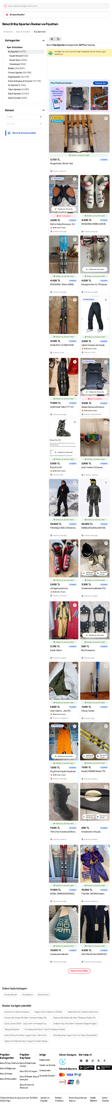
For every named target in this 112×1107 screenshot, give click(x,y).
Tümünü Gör (100, 83)
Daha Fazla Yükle (79, 971)
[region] (79, 98)
